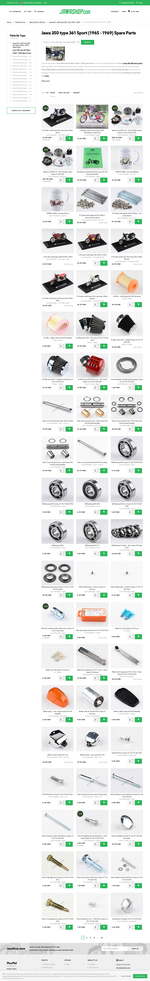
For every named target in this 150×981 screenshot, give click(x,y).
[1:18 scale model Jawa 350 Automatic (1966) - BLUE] (58, 116)
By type (27, 11)
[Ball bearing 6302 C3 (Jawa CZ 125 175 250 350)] (127, 490)
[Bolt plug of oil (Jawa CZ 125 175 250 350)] (127, 905)
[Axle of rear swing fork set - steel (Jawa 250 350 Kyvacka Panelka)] (58, 448)
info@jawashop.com (123, 968)
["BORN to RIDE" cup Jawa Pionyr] (58, 199)
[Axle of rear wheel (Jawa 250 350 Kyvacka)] (92, 448)
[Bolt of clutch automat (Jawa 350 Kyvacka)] (92, 780)
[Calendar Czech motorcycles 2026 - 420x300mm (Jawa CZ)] (92, 116)
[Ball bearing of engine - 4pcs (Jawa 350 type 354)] (127, 531)
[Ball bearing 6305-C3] (92, 531)
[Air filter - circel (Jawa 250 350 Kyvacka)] (127, 282)
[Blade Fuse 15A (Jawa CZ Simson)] (127, 614)
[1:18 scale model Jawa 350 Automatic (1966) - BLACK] (127, 241)
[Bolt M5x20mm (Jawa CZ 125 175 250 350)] (58, 780)
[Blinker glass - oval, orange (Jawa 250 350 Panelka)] (58, 697)
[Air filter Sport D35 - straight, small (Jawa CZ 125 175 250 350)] (58, 365)
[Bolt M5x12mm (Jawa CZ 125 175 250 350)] (127, 739)
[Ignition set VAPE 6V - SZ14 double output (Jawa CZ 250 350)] (58, 158)
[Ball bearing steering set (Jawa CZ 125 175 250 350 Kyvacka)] (58, 573)
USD (45, 3)
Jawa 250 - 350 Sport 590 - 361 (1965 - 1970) (64, 22)
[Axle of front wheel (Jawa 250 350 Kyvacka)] (58, 407)
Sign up (135, 949)
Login (140, 3)
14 (102, 938)
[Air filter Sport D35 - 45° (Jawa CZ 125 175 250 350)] (92, 324)
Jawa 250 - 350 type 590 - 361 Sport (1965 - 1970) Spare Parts (22, 45)
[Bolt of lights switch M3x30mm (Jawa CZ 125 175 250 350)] (127, 863)
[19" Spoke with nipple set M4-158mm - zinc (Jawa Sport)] (127, 199)
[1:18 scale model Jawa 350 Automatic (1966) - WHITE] (92, 282)
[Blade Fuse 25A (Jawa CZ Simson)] (58, 656)
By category (15, 11)
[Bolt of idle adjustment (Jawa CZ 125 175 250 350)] (58, 863)
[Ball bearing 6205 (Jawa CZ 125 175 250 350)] (127, 448)
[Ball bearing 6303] (58, 531)
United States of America (32, 3)
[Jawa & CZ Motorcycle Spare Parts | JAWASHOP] (75, 11)
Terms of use (93, 967)
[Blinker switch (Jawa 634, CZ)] (58, 739)
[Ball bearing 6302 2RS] (92, 490)
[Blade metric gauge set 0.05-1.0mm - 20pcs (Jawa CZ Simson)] (92, 656)
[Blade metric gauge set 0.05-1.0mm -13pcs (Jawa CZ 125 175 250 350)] (127, 656)
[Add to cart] (69, 138)
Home (9, 22)
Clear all (136, 100)
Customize (126, 976)
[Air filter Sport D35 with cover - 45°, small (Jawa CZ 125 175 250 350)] (92, 365)
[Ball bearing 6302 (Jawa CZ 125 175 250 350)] (58, 490)
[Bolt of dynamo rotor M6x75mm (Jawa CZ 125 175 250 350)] (127, 780)
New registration (127, 3)
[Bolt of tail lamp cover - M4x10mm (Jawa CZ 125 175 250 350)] (92, 905)
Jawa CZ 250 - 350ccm (37, 22)
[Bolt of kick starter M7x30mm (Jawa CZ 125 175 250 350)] (92, 863)
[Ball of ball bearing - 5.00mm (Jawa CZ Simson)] (92, 573)
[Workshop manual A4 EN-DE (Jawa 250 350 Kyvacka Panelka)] (92, 158)
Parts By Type (20, 22)
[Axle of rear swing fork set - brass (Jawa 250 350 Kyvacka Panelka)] (92, 407)
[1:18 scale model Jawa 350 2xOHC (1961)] (92, 241)
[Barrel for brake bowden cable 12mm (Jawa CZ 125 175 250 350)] (58, 614)
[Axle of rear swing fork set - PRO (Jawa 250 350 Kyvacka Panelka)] (127, 407)
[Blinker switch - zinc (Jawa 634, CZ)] (92, 739)
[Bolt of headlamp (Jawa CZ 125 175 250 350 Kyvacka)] (127, 822)
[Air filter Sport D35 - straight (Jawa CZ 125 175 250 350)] (127, 324)
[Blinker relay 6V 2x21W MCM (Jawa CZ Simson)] (92, 697)
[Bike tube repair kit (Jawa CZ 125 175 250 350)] (92, 614)
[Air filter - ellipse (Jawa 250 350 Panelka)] (58, 324)
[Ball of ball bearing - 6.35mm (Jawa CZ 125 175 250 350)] (127, 573)
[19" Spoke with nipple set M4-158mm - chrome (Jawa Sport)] (92, 199)
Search (41, 11)
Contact (115, 11)
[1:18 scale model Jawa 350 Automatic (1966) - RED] (58, 282)
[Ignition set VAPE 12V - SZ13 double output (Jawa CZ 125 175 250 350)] (127, 116)
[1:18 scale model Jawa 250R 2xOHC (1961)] (58, 241)
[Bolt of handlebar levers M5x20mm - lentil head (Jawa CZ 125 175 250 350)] (92, 822)
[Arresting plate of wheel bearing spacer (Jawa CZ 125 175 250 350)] (127, 365)
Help (124, 11)
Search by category (21, 110)
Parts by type (47, 967)
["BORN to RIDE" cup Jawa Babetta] (127, 158)
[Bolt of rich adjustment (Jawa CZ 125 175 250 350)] (58, 905)
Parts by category (49, 964)
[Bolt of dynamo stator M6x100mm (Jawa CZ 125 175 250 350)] (58, 822)
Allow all (140, 976)
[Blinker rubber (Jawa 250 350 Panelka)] (127, 697)
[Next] (107, 937)
